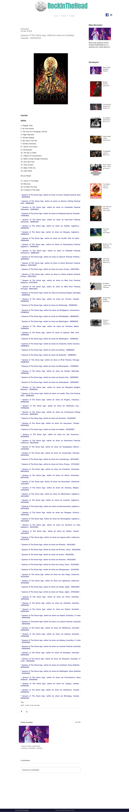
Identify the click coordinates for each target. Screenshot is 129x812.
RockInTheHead (68, 6)
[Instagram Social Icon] (111, 14)
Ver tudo (78, 722)
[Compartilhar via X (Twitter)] (27, 711)
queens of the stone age (32, 705)
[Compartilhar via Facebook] (22, 711)
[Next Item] (108, 33)
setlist (22, 705)
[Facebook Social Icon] (107, 14)
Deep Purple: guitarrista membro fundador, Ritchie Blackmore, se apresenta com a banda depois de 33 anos (33, 747)
